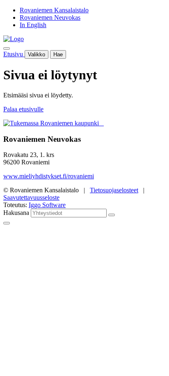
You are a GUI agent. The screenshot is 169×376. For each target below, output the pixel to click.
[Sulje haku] (6, 223)
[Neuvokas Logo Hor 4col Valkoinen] (103, 123)
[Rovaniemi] (51, 123)
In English (33, 24)
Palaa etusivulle (23, 109)
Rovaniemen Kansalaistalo (54, 10)
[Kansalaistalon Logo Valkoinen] (101, 123)
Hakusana (16, 212)
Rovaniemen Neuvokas (50, 17)
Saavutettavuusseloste (31, 197)
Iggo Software (47, 204)
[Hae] (111, 215)
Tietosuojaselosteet (114, 190)
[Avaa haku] (6, 48)
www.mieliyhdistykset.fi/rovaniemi (48, 176)
